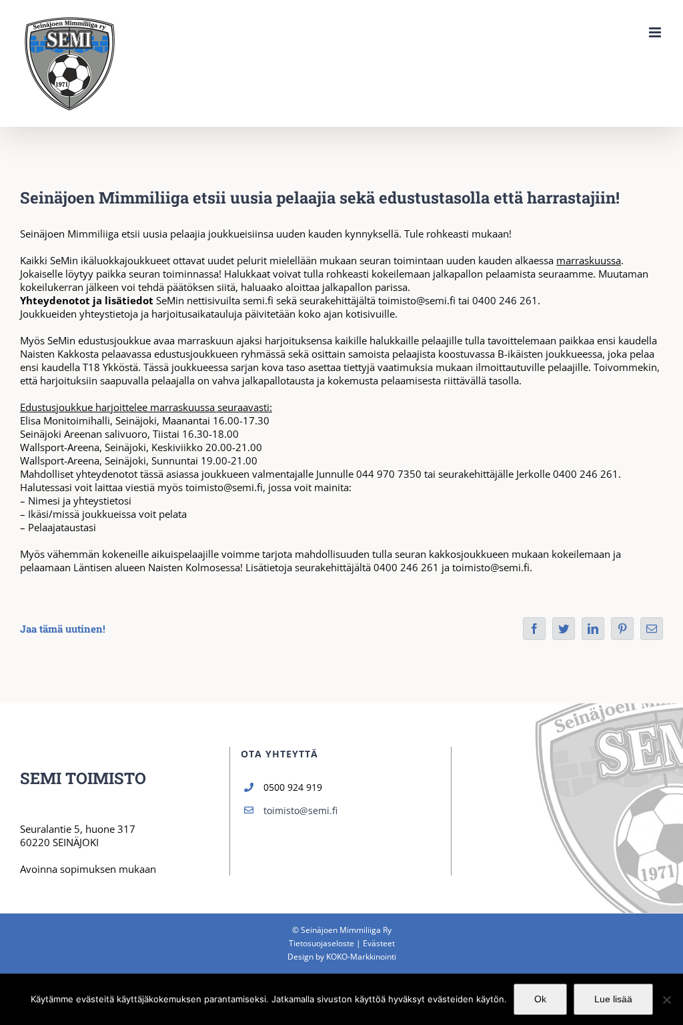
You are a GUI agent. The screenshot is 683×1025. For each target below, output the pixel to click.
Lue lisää (613, 999)
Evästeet (379, 943)
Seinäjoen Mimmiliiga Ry (346, 930)
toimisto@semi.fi (300, 810)
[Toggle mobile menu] (656, 32)
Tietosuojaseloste (321, 943)
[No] (666, 999)
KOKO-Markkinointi (361, 956)
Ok (540, 999)
